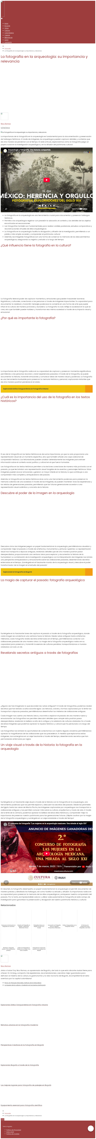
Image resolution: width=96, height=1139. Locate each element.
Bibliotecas (8, 37)
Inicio (6, 23)
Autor (6, 40)
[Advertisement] (47, 89)
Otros (6, 28)
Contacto (8, 42)
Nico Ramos (6, 124)
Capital (7, 35)
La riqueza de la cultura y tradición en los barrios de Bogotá (24, 985)
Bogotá (7, 26)
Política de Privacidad (13, 1130)
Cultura (7, 30)
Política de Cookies (12, 1134)
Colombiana (9, 33)
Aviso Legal (10, 1132)
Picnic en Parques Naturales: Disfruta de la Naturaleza (22, 983)
